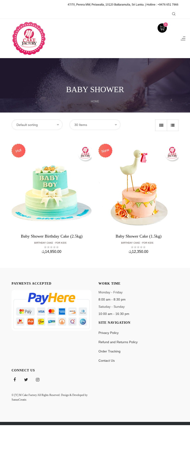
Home (95, 101)
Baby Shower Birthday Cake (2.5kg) (51, 236)
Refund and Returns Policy (118, 342)
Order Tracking (109, 351)
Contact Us (106, 360)
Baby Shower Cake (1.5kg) (139, 236)
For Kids (60, 243)
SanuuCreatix (19, 399)
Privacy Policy (108, 333)
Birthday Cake (43, 243)
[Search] (173, 14)
